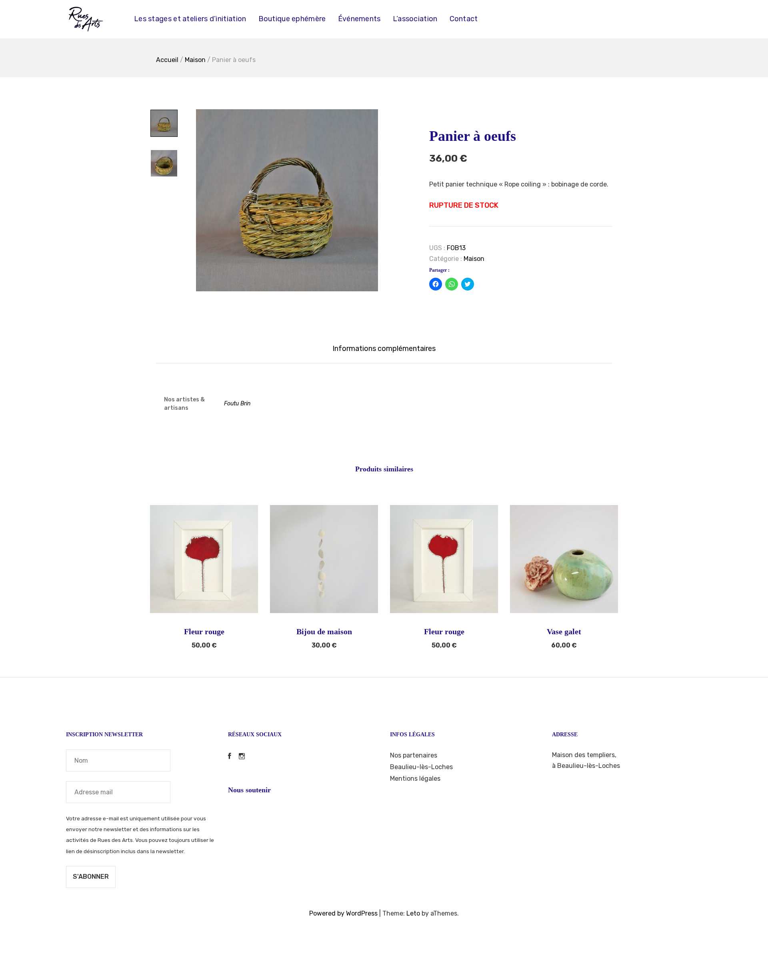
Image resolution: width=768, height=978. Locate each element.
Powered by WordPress (343, 913)
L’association (415, 18)
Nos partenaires (413, 755)
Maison (195, 60)
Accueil (167, 60)
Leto (413, 913)
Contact (464, 18)
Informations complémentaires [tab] (384, 348)
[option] (287, 200)
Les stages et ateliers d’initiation (190, 18)
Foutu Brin (237, 403)
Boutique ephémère (292, 18)
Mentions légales (415, 778)
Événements (359, 18)
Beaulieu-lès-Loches (421, 767)
